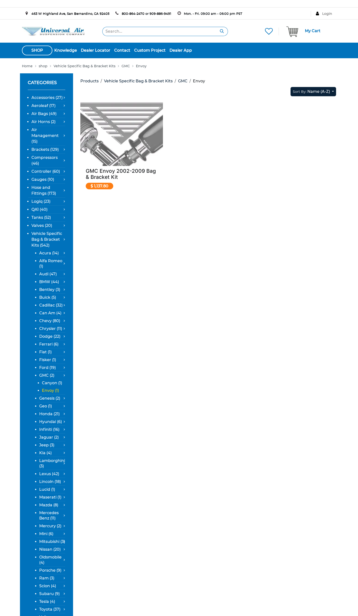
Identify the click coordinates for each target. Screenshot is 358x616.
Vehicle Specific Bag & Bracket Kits (138, 81)
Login (327, 13)
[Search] (222, 31)
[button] (313, 91)
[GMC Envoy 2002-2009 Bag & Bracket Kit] (121, 141)
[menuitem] (65, 50)
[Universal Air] (53, 31)
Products (89, 81)
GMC (183, 81)
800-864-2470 (133, 13)
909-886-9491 (160, 13)
